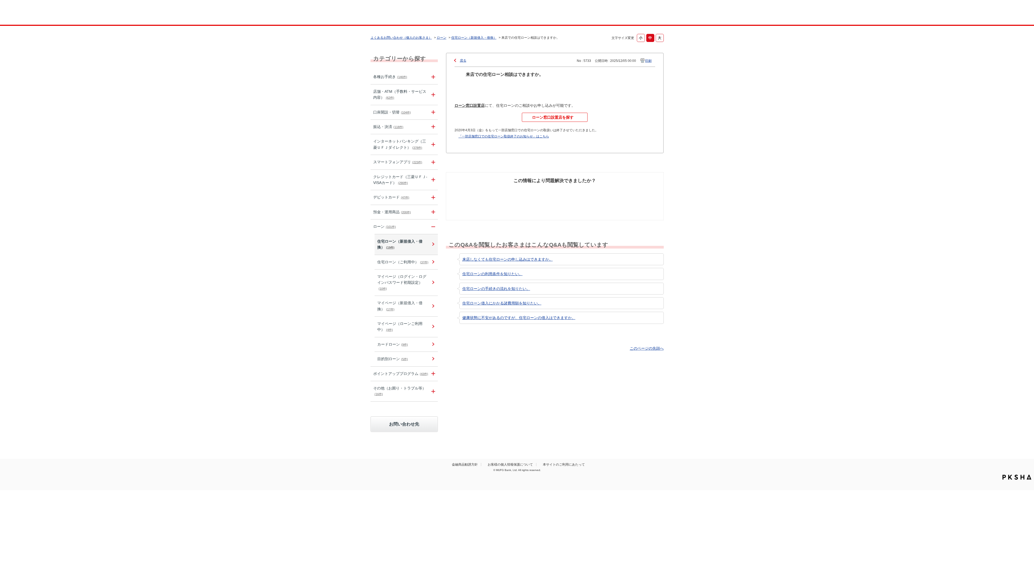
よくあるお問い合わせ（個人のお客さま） (401, 38)
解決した (474, 191)
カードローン (392, 344)
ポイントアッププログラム (400, 373)
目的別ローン (392, 359)
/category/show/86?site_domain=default (432, 77)
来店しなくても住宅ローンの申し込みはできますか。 (507, 259)
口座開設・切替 (392, 112)
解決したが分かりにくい (531, 194)
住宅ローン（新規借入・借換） (474, 38)
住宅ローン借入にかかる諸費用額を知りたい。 (502, 303)
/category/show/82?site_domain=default (432, 212)
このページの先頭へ (647, 348)
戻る (463, 60)
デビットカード (391, 197)
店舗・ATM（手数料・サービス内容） (399, 94)
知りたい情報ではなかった (624, 194)
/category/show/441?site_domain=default (432, 374)
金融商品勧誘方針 (465, 464)
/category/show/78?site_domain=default (432, 391)
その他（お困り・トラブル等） (399, 391)
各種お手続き (390, 77)
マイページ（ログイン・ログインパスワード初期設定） (401, 282)
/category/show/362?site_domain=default (432, 180)
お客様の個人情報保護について (510, 464)
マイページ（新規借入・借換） (399, 306)
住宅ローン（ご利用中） (402, 262)
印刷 (648, 61)
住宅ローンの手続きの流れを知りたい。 (496, 288)
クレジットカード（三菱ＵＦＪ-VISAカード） (400, 180)
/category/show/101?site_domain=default (432, 197)
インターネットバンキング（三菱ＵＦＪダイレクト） (399, 144)
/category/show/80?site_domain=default (432, 127)
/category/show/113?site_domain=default (432, 94)
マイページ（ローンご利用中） (399, 326)
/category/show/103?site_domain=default (432, 226)
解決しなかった (575, 191)
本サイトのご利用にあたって (564, 464)
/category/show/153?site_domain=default (432, 162)
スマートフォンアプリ (397, 162)
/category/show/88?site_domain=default (432, 112)
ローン (441, 38)
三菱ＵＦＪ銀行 (620, 13)
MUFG (416, 13)
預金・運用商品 (392, 212)
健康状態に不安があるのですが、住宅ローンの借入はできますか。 (518, 318)
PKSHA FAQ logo (1016, 477)
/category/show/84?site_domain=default (432, 144)
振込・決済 (388, 127)
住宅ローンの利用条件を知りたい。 (492, 274)
